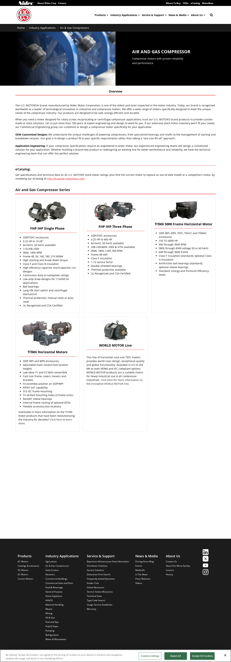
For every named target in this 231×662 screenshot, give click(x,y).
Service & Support (153, 15)
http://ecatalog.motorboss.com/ (66, 178)
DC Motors (23, 570)
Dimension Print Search (98, 574)
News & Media (177, 15)
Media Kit (140, 570)
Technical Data (94, 596)
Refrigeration (52, 634)
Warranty (91, 609)
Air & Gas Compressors (74, 28)
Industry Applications (123, 15)
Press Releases (143, 578)
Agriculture (51, 561)
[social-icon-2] (205, 559)
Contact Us (171, 561)
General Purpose (53, 591)
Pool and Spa (51, 621)
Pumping (49, 630)
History (169, 574)
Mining (48, 613)
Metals (48, 609)
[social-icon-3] (205, 565)
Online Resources (95, 587)
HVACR (49, 600)
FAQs (185, 3)
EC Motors (23, 574)
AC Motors (23, 561)
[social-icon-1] (205, 552)
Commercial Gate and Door (59, 583)
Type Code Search (96, 600)
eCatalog (195, 3)
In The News (141, 574)
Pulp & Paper (51, 626)
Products (100, 15)
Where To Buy (173, 3)
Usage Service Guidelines (99, 604)
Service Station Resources (100, 591)
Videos (138, 583)
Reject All (175, 656)
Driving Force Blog (144, 561)
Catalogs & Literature (28, 565)
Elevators (50, 574)
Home (21, 28)
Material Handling (54, 604)
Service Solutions (95, 570)
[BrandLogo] (24, 15)
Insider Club (93, 583)
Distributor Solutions (97, 565)
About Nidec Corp (46, 3)
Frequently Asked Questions (101, 578)
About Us (197, 15)
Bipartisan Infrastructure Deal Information (108, 561)
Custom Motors (25, 578)
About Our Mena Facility (178, 565)
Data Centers (52, 570)
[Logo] (26, 3)
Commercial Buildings (56, 578)
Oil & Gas (50, 617)
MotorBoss (207, 3)
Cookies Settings (150, 656)
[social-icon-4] (205, 572)
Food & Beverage (54, 587)
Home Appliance (53, 596)
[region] (115, 656)
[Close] (225, 655)
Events (138, 565)
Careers (62, 3)
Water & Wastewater (55, 639)
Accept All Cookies (202, 656)
